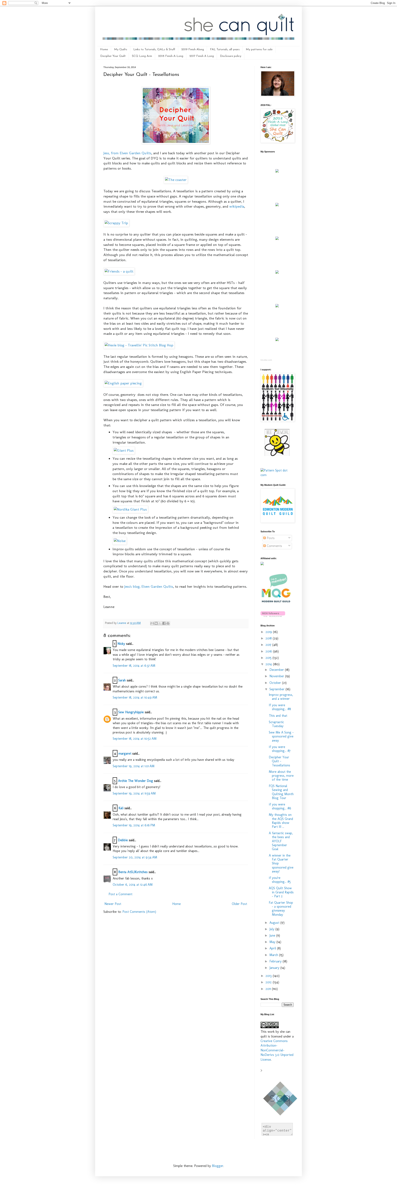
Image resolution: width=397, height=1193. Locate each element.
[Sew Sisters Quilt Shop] (277, 205)
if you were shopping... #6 (280, 806)
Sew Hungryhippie (131, 712)
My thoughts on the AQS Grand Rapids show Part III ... (281, 821)
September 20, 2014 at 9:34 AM (135, 857)
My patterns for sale (259, 49)
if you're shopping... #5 (280, 880)
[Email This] (152, 623)
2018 (269, 638)
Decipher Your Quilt (113, 56)
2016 (269, 651)
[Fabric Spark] (277, 340)
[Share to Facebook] (164, 623)
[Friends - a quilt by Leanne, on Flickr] (119, 271)
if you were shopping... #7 (280, 749)
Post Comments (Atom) (139, 912)
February (276, 961)
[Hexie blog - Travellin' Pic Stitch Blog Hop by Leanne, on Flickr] (139, 345)
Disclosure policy (230, 56)
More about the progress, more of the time (281, 775)
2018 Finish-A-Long (170, 56)
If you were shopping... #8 (280, 707)
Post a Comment (120, 894)
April (273, 948)
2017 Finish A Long (201, 56)
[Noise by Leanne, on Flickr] (119, 540)
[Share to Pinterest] (168, 623)
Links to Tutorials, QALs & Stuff (154, 49)
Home (104, 49)
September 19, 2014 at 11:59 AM (134, 793)
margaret (124, 753)
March (274, 955)
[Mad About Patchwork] (277, 239)
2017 (268, 645)
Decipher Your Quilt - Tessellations (279, 761)
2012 (269, 982)
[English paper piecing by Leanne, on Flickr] (123, 383)
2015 (269, 658)
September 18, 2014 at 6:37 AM (134, 666)
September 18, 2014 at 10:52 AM (135, 739)
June (272, 935)
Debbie (123, 840)
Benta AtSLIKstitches (133, 872)
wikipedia (236, 206)
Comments (274, 546)
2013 (269, 976)
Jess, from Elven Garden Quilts (127, 153)
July (272, 929)
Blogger (217, 1166)
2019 (269, 632)
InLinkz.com (266, 360)
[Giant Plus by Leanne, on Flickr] (123, 450)
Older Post (239, 904)
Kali (120, 808)
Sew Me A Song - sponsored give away (281, 736)
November (277, 676)
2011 (268, 989)
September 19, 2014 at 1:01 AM (133, 766)
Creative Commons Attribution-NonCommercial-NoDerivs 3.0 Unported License (277, 1050)
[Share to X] (160, 623)
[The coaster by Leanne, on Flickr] (176, 179)
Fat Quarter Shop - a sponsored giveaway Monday (281, 909)
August (274, 923)
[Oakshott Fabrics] (277, 306)
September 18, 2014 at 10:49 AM (135, 697)
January (274, 968)
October (275, 683)
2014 (269, 664)
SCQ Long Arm (142, 56)
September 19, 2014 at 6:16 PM (134, 825)
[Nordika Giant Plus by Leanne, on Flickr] (130, 509)
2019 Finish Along (192, 49)
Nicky (121, 644)
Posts (270, 538)
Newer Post (112, 904)
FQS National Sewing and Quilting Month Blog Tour (281, 792)
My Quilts (120, 49)
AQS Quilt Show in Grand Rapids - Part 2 (281, 892)
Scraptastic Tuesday (276, 724)
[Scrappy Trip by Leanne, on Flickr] (116, 223)
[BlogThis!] (156, 623)
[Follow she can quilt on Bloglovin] (273, 616)
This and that (278, 716)
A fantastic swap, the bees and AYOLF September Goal (281, 841)
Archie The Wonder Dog (135, 781)
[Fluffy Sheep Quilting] (277, 272)
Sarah (122, 680)
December (277, 670)
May (272, 942)
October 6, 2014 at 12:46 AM (133, 885)
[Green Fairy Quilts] (277, 171)
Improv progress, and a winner (281, 697)
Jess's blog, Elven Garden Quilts (148, 586)
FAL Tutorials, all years (225, 49)
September (277, 689)
